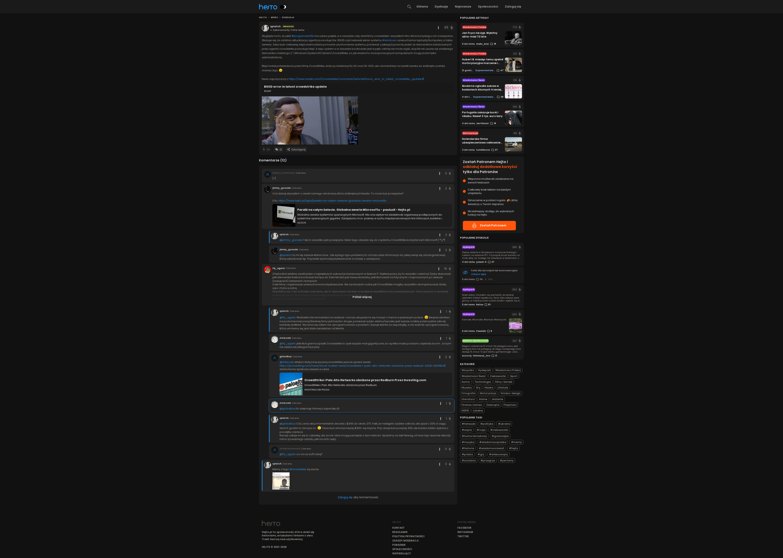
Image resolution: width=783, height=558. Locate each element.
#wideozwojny (498, 454)
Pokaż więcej (362, 297)
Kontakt (398, 527)
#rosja (481, 430)
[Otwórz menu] (438, 28)
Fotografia (469, 393)
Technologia (482, 382)
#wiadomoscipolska (492, 442)
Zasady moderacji (405, 540)
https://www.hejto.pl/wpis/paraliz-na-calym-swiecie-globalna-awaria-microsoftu (332, 200)
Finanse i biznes (472, 405)
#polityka (486, 424)
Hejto (263, 17)
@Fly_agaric (288, 317)
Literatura (468, 399)
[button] (310, 120)
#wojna (467, 430)
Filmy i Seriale (503, 382)
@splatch (286, 255)
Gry (478, 387)
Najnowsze (463, 6)
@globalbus (288, 408)
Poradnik (399, 545)
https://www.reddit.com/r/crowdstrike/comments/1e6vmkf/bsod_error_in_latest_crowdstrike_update (355, 79)
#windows (389, 40)
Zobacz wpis (478, 274)
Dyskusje (441, 6)
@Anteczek (287, 362)
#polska (467, 454)
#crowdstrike (298, 469)
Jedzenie (497, 399)
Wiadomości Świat (474, 376)
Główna (422, 6)
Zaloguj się (513, 6)
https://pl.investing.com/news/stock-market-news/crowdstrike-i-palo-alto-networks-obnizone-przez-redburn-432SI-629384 (361, 365)
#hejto (513, 448)
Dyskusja (288, 17)
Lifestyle (503, 387)
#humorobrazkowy (474, 436)
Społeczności (488, 6)
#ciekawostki (499, 430)
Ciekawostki (498, 376)
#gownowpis (500, 436)
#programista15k (302, 36)
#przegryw (487, 460)
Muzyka (467, 387)
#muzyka (468, 442)
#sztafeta (469, 460)
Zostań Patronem (493, 225)
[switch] (283, 7)
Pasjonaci (510, 405)
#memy (516, 442)
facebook (464, 527)
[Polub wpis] (451, 28)
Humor (466, 382)
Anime (483, 399)
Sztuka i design (511, 393)
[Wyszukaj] (409, 6)
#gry (481, 454)
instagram (465, 532)
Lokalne (478, 410)
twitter (463, 536)
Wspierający (401, 553)
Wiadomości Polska (508, 370)
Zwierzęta (492, 405)
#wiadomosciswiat (491, 448)
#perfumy (506, 460)
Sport (514, 376)
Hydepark (484, 370)
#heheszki (469, 424)
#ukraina (504, 424)
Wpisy (274, 17)
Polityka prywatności (408, 536)
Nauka (489, 387)
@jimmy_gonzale (291, 240)
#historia (468, 448)
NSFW (465, 410)
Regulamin (399, 532)
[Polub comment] (450, 173)
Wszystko (468, 370)
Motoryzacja (488, 393)
